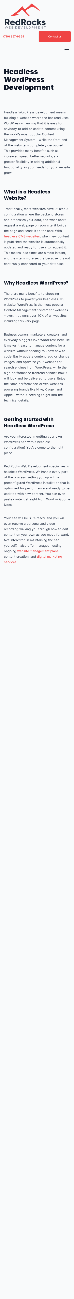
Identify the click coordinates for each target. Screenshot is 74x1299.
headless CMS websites (22, 236)
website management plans (38, 551)
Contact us (54, 36)
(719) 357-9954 (13, 36)
